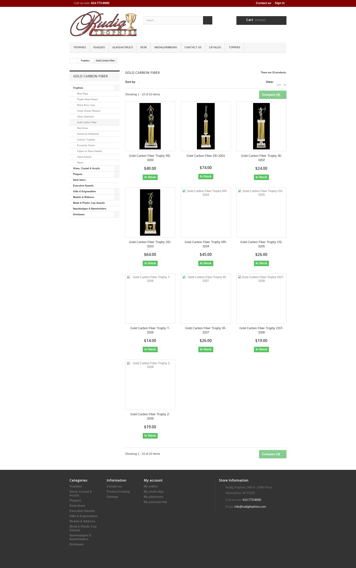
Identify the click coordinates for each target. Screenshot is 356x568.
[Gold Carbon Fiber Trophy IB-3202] (261, 126)
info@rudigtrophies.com (250, 506)
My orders (151, 486)
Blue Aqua (82, 93)
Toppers (234, 47)
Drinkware (79, 214)
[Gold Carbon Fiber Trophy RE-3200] (150, 126)
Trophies (79, 47)
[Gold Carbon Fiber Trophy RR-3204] (206, 212)
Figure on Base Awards (89, 151)
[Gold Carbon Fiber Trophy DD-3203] (150, 212)
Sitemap (112, 496)
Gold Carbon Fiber (86, 122)
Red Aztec (82, 128)
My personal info (155, 502)
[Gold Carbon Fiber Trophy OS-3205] (261, 212)
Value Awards (84, 156)
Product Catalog (118, 491)
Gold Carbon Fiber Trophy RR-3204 (206, 244)
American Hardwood (87, 133)
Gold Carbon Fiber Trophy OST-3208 (261, 330)
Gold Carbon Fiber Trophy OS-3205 (261, 244)
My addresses (153, 496)
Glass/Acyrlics (122, 47)
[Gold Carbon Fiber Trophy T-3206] (150, 298)
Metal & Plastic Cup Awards (89, 203)
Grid (279, 85)
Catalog (215, 47)
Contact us (263, 3)
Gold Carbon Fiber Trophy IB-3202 (261, 158)
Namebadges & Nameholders (89, 208)
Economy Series (85, 145)
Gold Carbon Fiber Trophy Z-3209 (150, 416)
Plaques (99, 47)
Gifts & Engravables (84, 191)
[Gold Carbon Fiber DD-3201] (206, 126)
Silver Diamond (84, 116)
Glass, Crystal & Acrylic (86, 168)
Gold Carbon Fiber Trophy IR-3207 (205, 330)
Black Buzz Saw (85, 105)
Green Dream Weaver (88, 110)
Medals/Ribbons (165, 47)
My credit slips (154, 491)
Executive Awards (83, 185)
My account (153, 480)
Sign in (280, 3)
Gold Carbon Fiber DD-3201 (206, 156)
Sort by (130, 82)
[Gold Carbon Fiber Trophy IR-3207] (206, 298)
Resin (79, 162)
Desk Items (79, 180)
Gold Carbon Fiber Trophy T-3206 (150, 330)
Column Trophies (85, 139)
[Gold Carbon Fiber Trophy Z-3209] (150, 384)
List (284, 85)
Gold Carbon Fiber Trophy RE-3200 (150, 158)
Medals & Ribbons (83, 197)
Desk (143, 47)
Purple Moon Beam (87, 99)
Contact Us (192, 47)
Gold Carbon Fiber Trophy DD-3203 (150, 244)
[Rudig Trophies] (104, 24)
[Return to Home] (73, 60)
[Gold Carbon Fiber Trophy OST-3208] (261, 298)
